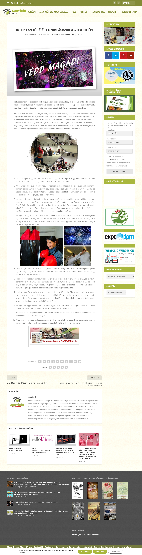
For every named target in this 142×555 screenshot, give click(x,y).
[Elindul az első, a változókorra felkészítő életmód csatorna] (42, 439)
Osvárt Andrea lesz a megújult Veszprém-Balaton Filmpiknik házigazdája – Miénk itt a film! (37, 493)
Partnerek (50, 547)
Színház (83, 12)
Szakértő (32, 34)
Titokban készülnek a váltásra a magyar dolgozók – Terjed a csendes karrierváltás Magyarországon (41, 512)
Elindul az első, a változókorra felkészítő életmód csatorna (42, 451)
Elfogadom (85, 551)
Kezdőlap (32, 12)
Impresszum (62, 547)
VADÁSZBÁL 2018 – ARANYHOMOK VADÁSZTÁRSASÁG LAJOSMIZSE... (44, 3)
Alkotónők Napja (129, 12)
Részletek (22, 553)
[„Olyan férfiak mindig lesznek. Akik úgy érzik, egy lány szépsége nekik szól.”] (65, 439)
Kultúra (26, 497)
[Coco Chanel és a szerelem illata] (19, 439)
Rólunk (29, 547)
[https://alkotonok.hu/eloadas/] (119, 84)
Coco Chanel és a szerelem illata (16, 450)
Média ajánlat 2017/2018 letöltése (85, 535)
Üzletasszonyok (29, 515)
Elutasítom (100, 551)
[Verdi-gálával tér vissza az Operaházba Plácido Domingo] (10, 503)
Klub (74, 12)
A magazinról (99, 12)
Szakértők (38, 547)
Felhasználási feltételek (80, 547)
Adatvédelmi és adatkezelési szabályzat (113, 547)
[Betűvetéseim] (119, 35)
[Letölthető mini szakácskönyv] (119, 103)
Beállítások (116, 551)
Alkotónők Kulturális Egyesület (54, 12)
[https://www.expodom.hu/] (119, 237)
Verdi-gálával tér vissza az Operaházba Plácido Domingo (36, 502)
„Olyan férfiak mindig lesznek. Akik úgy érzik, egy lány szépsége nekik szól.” (64, 452)
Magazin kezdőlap (15, 547)
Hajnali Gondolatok (30, 487)
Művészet (27, 504)
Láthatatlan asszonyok (60, 34)
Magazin (112, 12)
